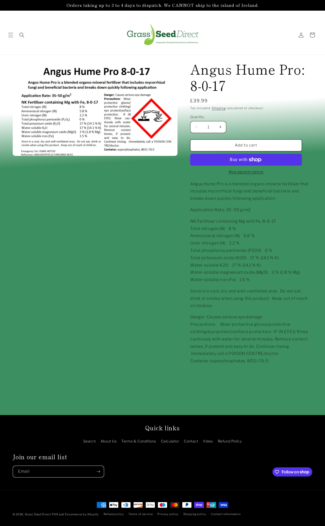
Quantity (197, 117)
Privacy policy (167, 514)
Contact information (225, 514)
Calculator (170, 441)
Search (89, 441)
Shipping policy (194, 514)
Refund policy (114, 514)
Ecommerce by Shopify (82, 514)
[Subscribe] (98, 472)
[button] (10, 35)
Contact (191, 441)
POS (55, 514)
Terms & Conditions (138, 441)
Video (208, 441)
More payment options (246, 172)
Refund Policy (230, 441)
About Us (109, 441)
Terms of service (140, 514)
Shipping (219, 108)
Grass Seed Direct (38, 514)
